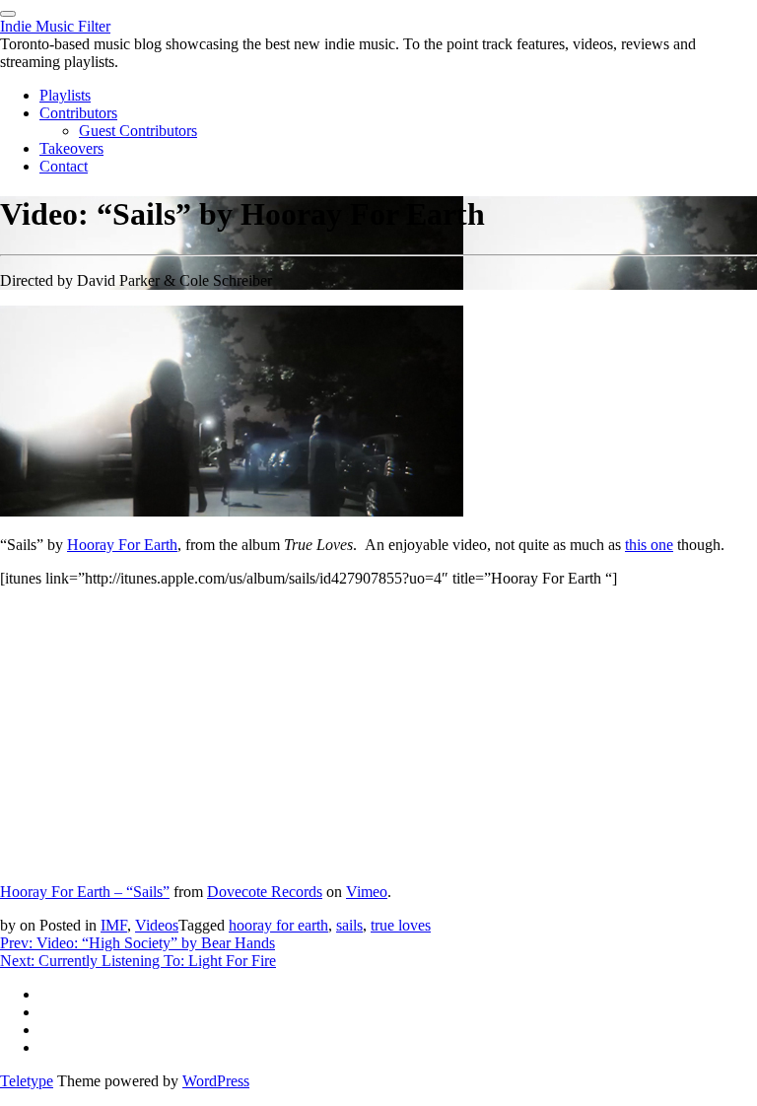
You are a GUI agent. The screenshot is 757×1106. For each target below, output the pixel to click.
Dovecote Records (264, 891)
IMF (114, 925)
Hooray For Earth (122, 544)
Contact (63, 166)
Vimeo (366, 891)
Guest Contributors (138, 130)
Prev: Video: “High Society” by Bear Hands (137, 942)
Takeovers (71, 148)
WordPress (215, 1080)
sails (349, 925)
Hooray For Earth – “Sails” (85, 891)
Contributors (78, 112)
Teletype (26, 1080)
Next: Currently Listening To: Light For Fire (138, 960)
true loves (401, 925)
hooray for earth (278, 925)
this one (649, 544)
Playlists (65, 95)
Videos (156, 925)
